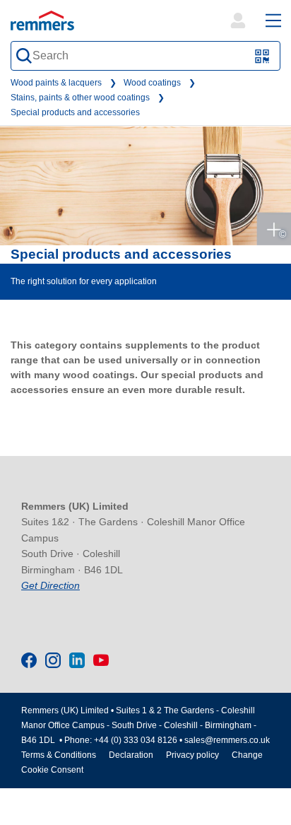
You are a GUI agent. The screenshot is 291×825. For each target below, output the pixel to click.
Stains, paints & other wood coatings (80, 98)
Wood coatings (152, 83)
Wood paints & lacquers (56, 83)
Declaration (131, 755)
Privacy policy (192, 755)
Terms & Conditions (58, 755)
